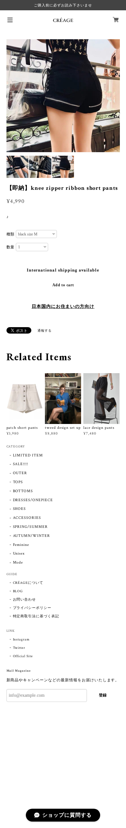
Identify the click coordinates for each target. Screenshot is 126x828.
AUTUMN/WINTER (31, 535)
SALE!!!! (20, 464)
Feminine (21, 544)
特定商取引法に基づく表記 (36, 616)
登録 (103, 695)
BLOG (18, 591)
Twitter (19, 648)
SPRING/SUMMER (30, 526)
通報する (44, 331)
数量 (10, 247)
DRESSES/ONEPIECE (33, 500)
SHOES (19, 508)
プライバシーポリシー (32, 608)
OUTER (20, 473)
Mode (18, 562)
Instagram (21, 639)
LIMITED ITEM (28, 455)
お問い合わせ (24, 599)
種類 (10, 234)
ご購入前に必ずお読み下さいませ (63, 5)
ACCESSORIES (27, 517)
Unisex (19, 553)
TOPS (18, 482)
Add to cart (63, 285)
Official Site (23, 656)
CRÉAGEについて (28, 583)
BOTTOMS (23, 491)
